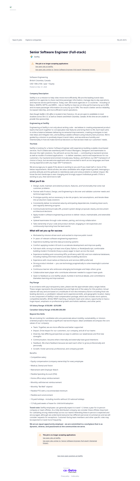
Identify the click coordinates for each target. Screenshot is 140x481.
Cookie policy (75, 476)
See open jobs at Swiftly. (44, 67)
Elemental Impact (30, 9)
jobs (17, 40)
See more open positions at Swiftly (70, 456)
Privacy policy (65, 476)
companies (33, 40)
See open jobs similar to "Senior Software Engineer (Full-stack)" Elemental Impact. (65, 70)
